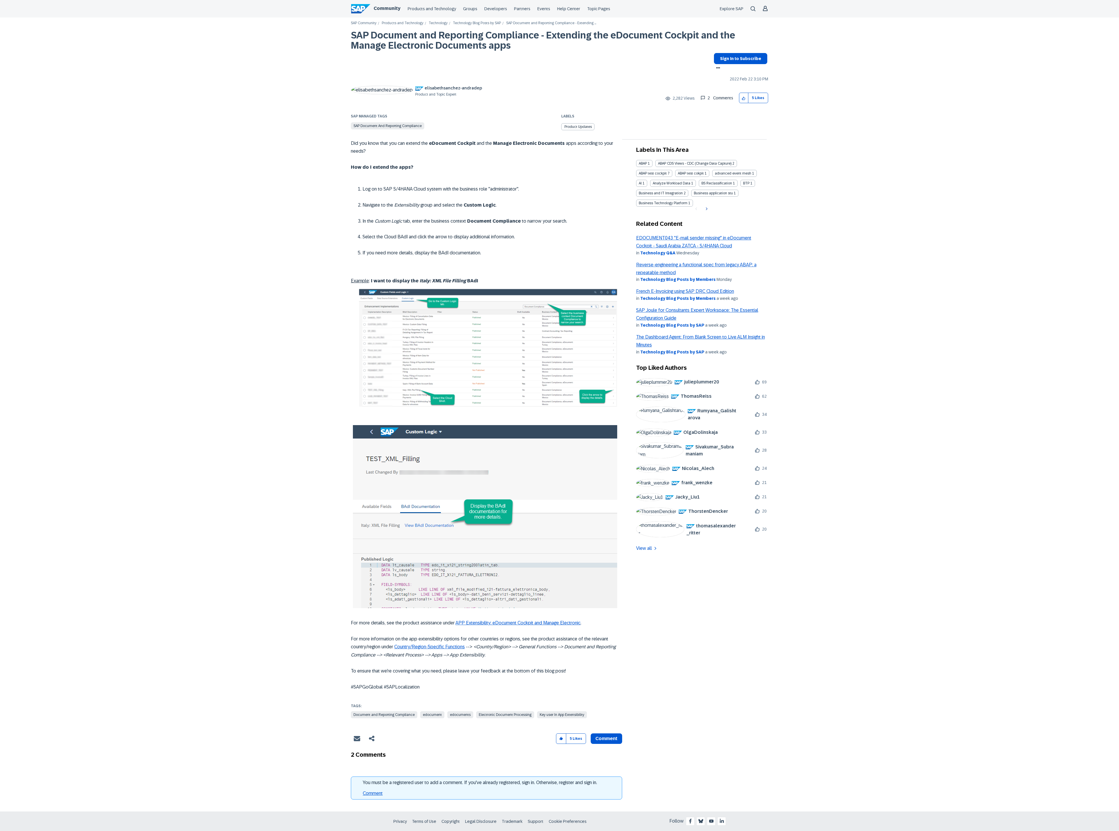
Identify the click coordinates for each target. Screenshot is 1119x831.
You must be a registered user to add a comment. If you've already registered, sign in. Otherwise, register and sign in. (480, 782)
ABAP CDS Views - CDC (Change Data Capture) (694, 163)
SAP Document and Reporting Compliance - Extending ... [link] (551, 23)
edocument (432, 715)
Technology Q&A (657, 253)
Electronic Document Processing (505, 715)
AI (640, 183)
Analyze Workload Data (671, 183)
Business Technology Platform (663, 203)
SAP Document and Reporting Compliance (387, 126)
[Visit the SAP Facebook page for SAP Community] (690, 821)
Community (387, 8)
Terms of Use (424, 821)
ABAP (643, 163)
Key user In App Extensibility (562, 715)
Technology (438, 23)
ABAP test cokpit (691, 173)
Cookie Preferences (568, 821)
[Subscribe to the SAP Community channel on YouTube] (711, 821)
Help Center (568, 8)
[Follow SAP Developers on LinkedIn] (721, 821)
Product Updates (578, 127)
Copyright (450, 821)
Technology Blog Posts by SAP (477, 23)
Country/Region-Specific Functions (429, 646)
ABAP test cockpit (653, 173)
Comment (373, 793)
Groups (470, 8)
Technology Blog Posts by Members (678, 279)
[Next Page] (706, 209)
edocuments (460, 715)
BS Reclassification (716, 183)
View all (644, 548)
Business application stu (713, 193)
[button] (743, 98)
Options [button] (717, 68)
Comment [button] (606, 738)
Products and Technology (432, 8)
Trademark (512, 821)
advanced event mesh (733, 173)
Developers (495, 8)
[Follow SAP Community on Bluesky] (701, 821)
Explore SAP (731, 8)
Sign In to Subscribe (740, 58)
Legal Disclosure (481, 821)
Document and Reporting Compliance (384, 715)
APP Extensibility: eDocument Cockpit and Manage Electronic (517, 622)
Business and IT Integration (661, 193)
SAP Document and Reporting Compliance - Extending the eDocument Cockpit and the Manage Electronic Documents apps (543, 40)
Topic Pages (598, 8)
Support (535, 821)
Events (543, 8)
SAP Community (363, 23)
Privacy (400, 821)
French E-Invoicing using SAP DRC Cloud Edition (685, 291)
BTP (746, 183)
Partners (522, 8)
